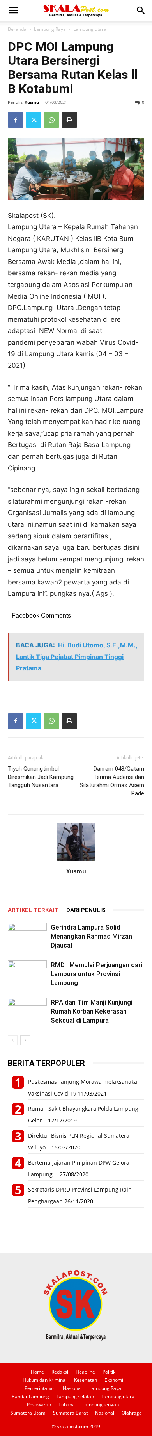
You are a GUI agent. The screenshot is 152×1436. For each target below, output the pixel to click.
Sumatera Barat (70, 1412)
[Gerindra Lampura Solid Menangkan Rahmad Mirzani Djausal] (27, 936)
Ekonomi (113, 1380)
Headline (85, 1371)
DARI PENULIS (86, 910)
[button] (13, 10)
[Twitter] (33, 120)
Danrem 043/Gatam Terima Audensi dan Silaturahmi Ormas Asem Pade (112, 781)
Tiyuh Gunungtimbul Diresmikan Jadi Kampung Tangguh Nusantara (41, 777)
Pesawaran (39, 1404)
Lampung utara (89, 29)
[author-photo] (76, 860)
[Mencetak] (69, 120)
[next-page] (25, 1040)
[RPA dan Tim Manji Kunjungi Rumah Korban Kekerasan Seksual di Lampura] (27, 1011)
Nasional (72, 1388)
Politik (109, 1371)
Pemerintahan (40, 1388)
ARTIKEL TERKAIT (33, 910)
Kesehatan (85, 1380)
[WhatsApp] (51, 120)
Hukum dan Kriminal (45, 1380)
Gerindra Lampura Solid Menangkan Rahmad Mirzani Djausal (92, 936)
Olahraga (132, 1412)
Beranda (17, 29)
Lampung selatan (75, 1396)
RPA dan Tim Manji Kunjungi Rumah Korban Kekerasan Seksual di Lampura (92, 1011)
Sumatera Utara (28, 1412)
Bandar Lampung (30, 1396)
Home (37, 1371)
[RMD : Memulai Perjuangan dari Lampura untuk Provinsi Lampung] (27, 973)
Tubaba (66, 1404)
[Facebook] (15, 120)
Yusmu (32, 102)
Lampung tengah (100, 1404)
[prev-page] (13, 1040)
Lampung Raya (50, 29)
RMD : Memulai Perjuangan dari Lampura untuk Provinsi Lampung (96, 974)
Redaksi (59, 1371)
